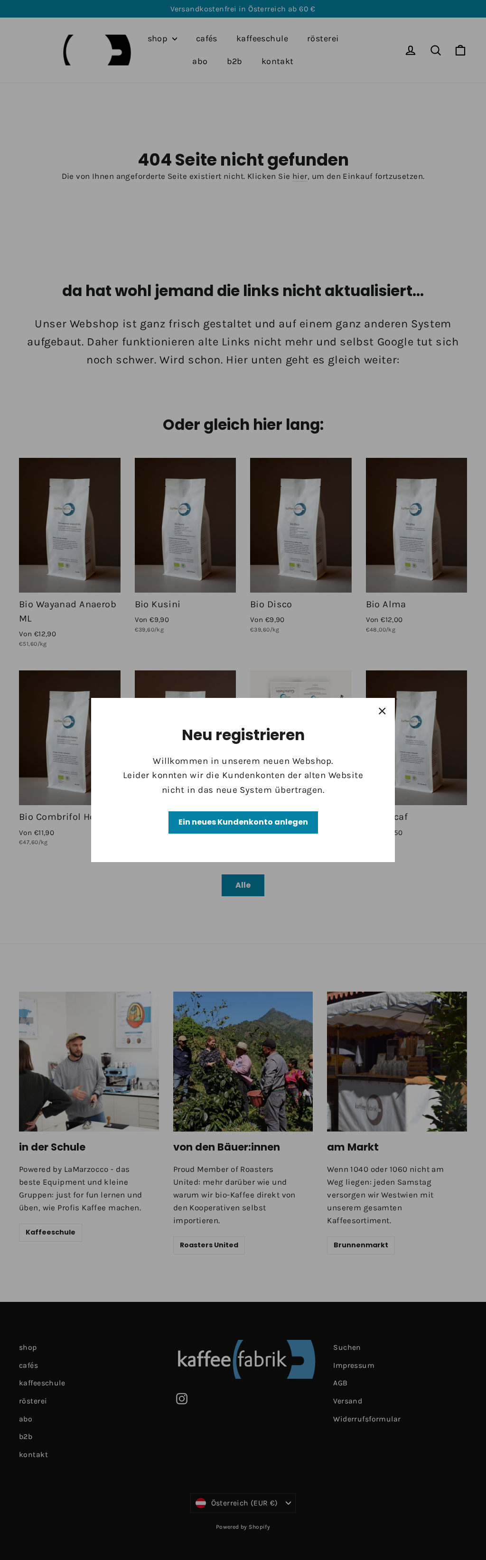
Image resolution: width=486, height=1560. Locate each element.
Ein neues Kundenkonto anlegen (243, 822)
